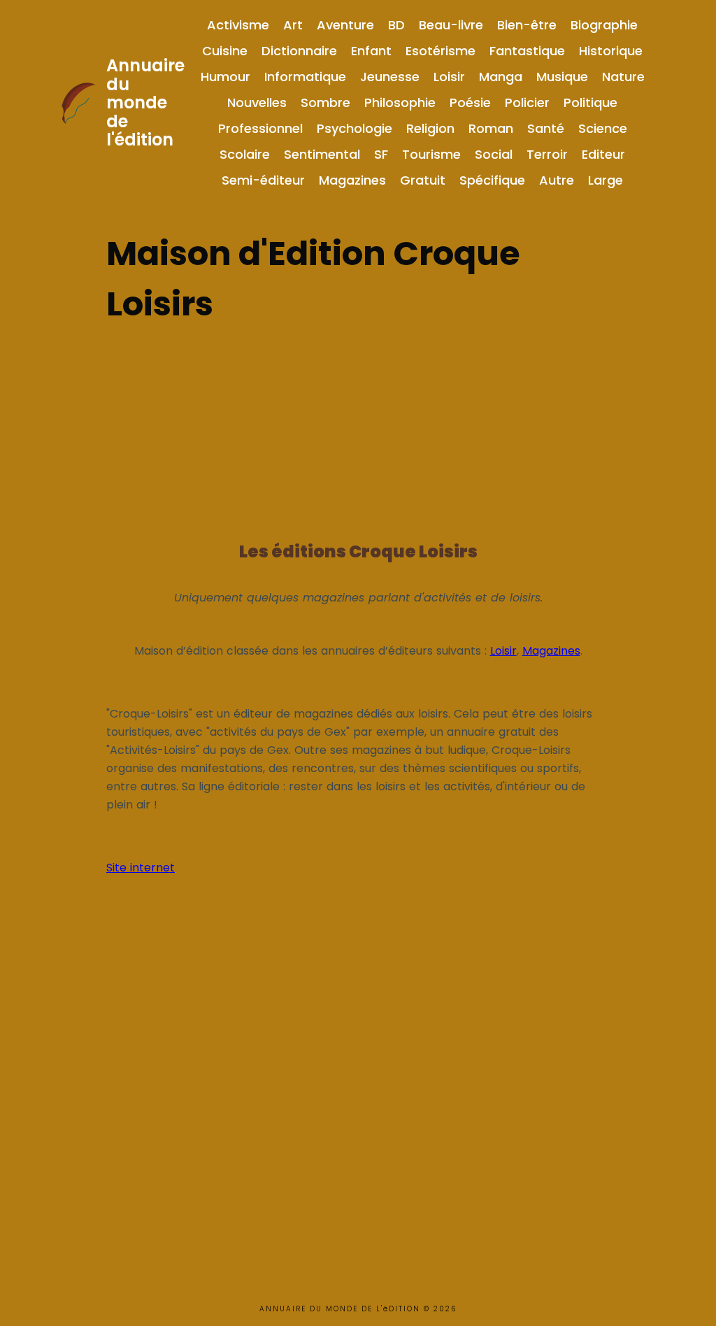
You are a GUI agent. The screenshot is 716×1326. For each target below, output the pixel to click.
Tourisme (431, 154)
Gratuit (422, 180)
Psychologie (354, 128)
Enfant (371, 50)
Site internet (140, 868)
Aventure (345, 25)
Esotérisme (440, 50)
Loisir (449, 76)
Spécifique (492, 180)
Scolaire (245, 154)
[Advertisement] (358, 427)
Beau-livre (451, 25)
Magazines (352, 180)
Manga (500, 76)
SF (381, 154)
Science (602, 128)
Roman (490, 128)
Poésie (470, 102)
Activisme (238, 25)
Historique (611, 50)
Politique (590, 102)
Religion (430, 128)
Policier (527, 102)
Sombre (325, 102)
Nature (623, 76)
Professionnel (260, 128)
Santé (545, 128)
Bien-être (527, 25)
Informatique (305, 76)
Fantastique (527, 50)
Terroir (547, 154)
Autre (556, 180)
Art (293, 25)
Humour (225, 76)
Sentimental (322, 154)
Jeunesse (390, 76)
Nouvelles (257, 102)
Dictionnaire (299, 50)
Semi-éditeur (263, 180)
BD (396, 25)
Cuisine (225, 50)
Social (494, 154)
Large (605, 180)
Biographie (604, 25)
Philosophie (400, 102)
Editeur (603, 154)
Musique (562, 76)
